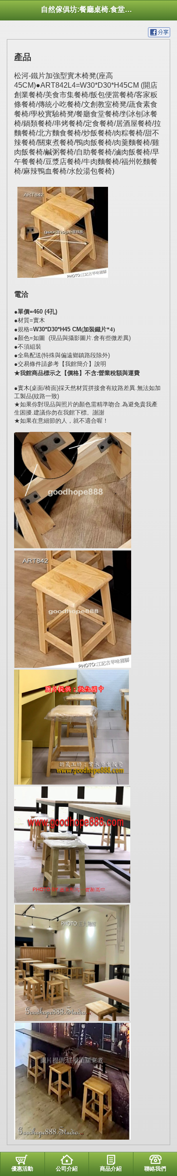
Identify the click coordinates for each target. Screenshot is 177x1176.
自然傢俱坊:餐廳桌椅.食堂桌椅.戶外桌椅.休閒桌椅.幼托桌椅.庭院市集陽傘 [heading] (88, 9)
